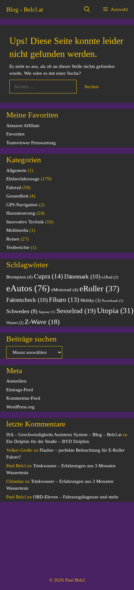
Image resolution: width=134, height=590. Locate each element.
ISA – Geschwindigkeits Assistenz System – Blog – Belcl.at (64, 434)
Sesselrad (76, 311)
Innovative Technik (25, 221)
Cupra (48, 276)
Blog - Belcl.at (24, 9)
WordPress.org (20, 406)
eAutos (28, 288)
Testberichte (18, 247)
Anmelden (16, 380)
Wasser (14, 323)
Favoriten (15, 133)
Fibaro (64, 299)
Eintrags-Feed (19, 389)
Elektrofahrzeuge (23, 178)
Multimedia (17, 230)
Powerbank (112, 300)
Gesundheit (17, 195)
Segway (47, 312)
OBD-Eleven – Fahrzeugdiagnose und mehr (75, 496)
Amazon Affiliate (23, 125)
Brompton (19, 276)
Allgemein (16, 170)
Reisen (12, 238)
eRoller (99, 288)
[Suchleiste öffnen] (87, 9)
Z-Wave (42, 322)
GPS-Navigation (22, 204)
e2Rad (110, 277)
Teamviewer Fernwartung (31, 142)
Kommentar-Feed (23, 398)
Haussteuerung (20, 213)
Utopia (115, 310)
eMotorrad (64, 289)
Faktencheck (27, 300)
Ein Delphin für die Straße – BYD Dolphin (47, 441)
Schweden (21, 311)
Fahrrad (13, 187)
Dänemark (82, 276)
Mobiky (90, 300)
